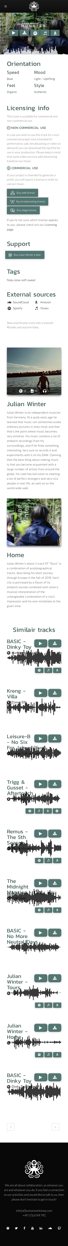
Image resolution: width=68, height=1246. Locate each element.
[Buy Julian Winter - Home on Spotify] (39, 1054)
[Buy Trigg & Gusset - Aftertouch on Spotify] (30, 811)
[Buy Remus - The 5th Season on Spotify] (39, 860)
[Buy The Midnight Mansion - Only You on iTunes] (48, 910)
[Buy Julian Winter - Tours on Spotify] (39, 1005)
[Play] (13, 33)
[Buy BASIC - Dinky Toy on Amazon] (57, 670)
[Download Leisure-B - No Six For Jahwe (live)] (54, 738)
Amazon (45, 302)
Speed (13, 72)
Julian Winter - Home (17, 1031)
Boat (10, 78)
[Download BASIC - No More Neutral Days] (54, 933)
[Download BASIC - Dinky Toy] (54, 643)
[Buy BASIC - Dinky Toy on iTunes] (48, 670)
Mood (40, 72)
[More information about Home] (34, 522)
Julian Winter (30, 23)
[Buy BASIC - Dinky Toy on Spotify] (39, 670)
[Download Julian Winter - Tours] (54, 978)
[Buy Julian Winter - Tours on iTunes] (48, 1005)
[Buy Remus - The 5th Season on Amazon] (57, 860)
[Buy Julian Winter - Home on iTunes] (48, 1054)
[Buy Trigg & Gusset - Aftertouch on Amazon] (48, 811)
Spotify (17, 308)
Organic (12, 91)
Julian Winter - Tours (17, 981)
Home (15, 555)
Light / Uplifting (44, 78)
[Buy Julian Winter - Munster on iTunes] (45, 33)
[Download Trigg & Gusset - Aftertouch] (54, 784)
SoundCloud (21, 302)
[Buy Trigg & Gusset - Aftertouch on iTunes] (39, 811)
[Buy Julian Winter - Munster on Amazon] (55, 33)
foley (10, 280)
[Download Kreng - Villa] (54, 693)
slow (17, 280)
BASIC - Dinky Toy (19, 644)
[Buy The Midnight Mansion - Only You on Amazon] (57, 910)
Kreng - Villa (16, 693)
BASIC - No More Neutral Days (22, 936)
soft (24, 280)
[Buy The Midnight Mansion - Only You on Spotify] (39, 910)
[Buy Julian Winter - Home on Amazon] (57, 1054)
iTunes (44, 308)
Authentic (40, 91)
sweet (31, 280)
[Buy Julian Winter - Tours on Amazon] (57, 1005)
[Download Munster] (24, 33)
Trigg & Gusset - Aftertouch (20, 787)
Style (39, 85)
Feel (11, 85)
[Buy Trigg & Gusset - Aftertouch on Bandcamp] (57, 811)
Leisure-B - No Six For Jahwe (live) (26, 742)
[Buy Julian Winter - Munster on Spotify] (35, 33)
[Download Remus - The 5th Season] (54, 834)
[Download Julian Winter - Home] (54, 1028)
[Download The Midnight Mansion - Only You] (54, 883)
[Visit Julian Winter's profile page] (34, 371)
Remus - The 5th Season (17, 837)
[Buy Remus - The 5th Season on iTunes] (48, 860)
